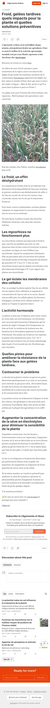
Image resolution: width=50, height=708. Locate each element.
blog (29, 63)
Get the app (36, 697)
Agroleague (6, 31)
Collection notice (39, 691)
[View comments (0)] (12, 39)
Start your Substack (19, 697)
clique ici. (6, 505)
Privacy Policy (42, 539)
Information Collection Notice (24, 539)
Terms (29, 691)
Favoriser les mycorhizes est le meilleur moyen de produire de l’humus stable (17, 623)
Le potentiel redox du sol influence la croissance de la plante (19, 601)
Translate (7, 10)
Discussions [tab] (19, 594)
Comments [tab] (7, 565)
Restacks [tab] (17, 565)
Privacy (23, 691)
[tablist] (12, 565)
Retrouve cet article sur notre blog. (16, 648)
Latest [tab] (10, 594)
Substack (13, 703)
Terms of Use (36, 537)
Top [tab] (4, 594)
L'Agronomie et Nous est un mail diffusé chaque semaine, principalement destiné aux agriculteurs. (18, 607)
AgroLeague (20, 57)
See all (6, 659)
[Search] (45, 593)
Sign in (45, 3)
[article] (25, 607)
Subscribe (36, 3)
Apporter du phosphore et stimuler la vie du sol (19, 643)
